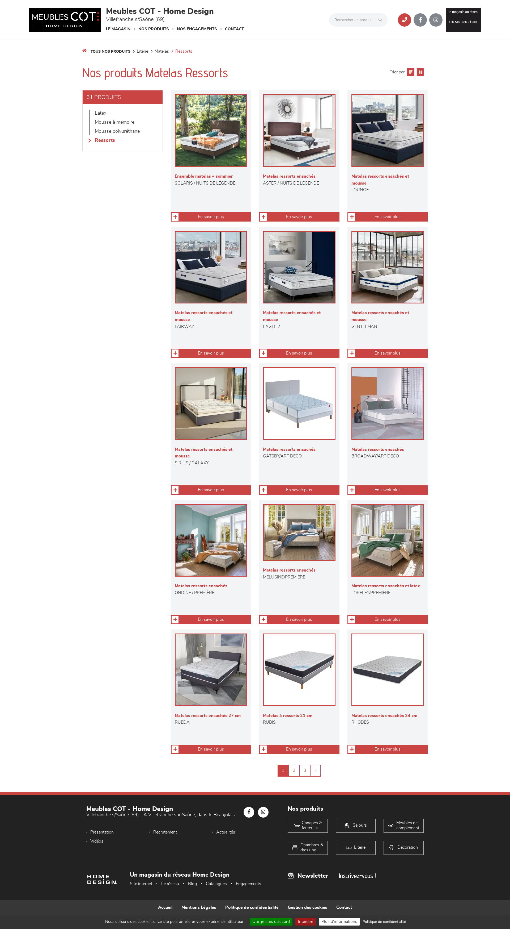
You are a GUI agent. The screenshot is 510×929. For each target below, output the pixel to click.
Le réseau (170, 884)
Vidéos (96, 841)
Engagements (248, 884)
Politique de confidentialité (252, 907)
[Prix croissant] (410, 72)
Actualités (225, 832)
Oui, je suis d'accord (271, 921)
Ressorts (183, 51)
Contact (234, 29)
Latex (100, 113)
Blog (192, 884)
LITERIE (142, 51)
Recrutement (165, 832)
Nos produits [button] (153, 29)
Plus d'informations (339, 921)
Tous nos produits (110, 51)
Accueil (165, 907)
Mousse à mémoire (114, 122)
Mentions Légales (198, 907)
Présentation (102, 832)
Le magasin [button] (118, 29)
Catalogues (216, 884)
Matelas (162, 51)
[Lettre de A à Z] (419, 72)
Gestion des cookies (307, 907)
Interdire (305, 921)
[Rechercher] (382, 20)
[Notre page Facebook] (420, 20)
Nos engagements (197, 29)
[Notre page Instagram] (436, 20)
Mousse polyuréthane (117, 131)
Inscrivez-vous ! (357, 876)
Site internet (141, 884)
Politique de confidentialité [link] (384, 922)
